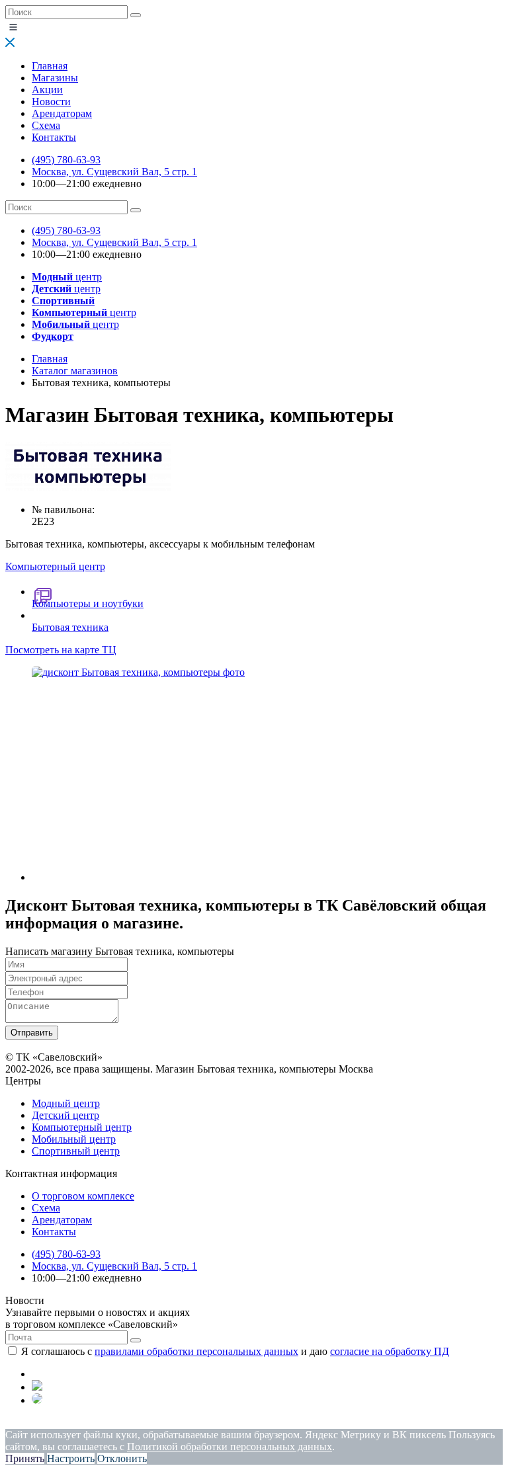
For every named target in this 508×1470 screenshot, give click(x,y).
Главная (49, 65)
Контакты (54, 137)
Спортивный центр (76, 1151)
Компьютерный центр (82, 1127)
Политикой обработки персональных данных (229, 1446)
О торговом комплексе (83, 1196)
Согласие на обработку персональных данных (275, 1422)
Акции (47, 89)
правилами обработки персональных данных (196, 1351)
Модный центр (66, 1103)
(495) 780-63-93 (66, 159)
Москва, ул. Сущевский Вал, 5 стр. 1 (114, 171)
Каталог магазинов (75, 370)
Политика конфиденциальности (77, 1422)
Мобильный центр (74, 1139)
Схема (46, 125)
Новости (51, 101)
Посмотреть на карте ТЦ (60, 649)
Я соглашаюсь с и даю (235, 1351)
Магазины (55, 77)
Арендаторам (62, 113)
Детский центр (65, 1115)
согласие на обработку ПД (389, 1351)
